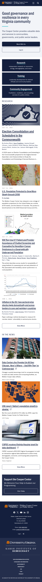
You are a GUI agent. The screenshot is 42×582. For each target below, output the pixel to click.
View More (21, 326)
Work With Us (21, 44)
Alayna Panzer (21, 258)
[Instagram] (28, 512)
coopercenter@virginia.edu (22, 529)
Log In (21, 50)
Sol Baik (6, 198)
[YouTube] (21, 512)
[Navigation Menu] (33, 3)
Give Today (21, 491)
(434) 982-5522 (23, 527)
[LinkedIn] (24, 512)
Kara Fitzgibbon (19, 143)
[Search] (38, 3)
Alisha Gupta (12, 258)
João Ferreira (19, 312)
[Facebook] (14, 512)
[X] (18, 512)
